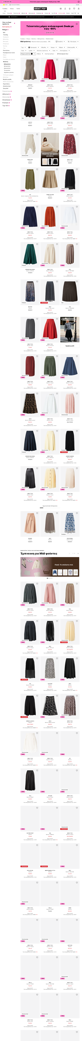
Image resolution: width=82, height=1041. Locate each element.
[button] (60, 41)
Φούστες (34, 38)
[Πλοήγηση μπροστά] (75, 13)
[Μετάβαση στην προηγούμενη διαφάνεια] (69, 553)
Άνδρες (12, 8)
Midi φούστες (41, 38)
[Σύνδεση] (65, 9)
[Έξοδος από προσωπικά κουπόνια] (61, 9)
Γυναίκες (5, 8)
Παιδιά (18, 8)
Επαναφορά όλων (63, 53)
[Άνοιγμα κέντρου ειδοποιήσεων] (70, 8)
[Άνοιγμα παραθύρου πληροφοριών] (79, 2)
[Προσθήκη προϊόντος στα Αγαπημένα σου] (37, 60)
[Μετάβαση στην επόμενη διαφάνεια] (78, 553)
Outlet (6, 4)
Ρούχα (28, 38)
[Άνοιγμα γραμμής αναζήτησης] (77, 13)
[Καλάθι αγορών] (79, 9)
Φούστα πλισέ (49, 38)
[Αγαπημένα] (74, 9)
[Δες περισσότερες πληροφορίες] (30, 90)
